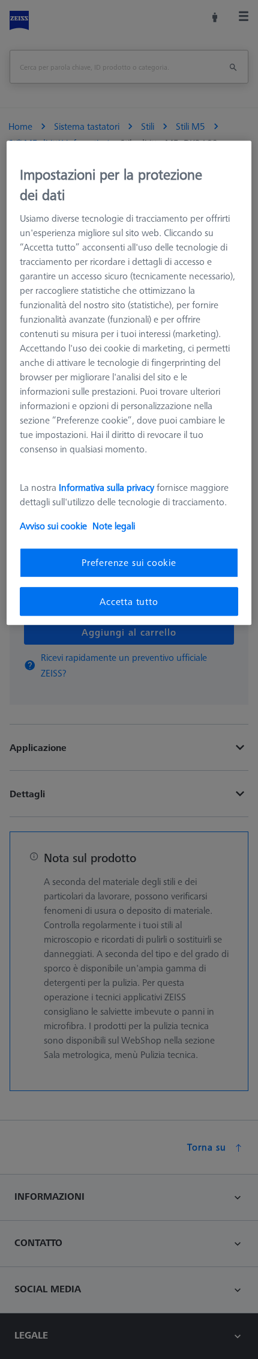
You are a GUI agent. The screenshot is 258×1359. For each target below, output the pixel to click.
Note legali (113, 526)
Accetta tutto (129, 601)
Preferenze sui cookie (129, 563)
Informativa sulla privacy (106, 487)
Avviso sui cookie (53, 526)
